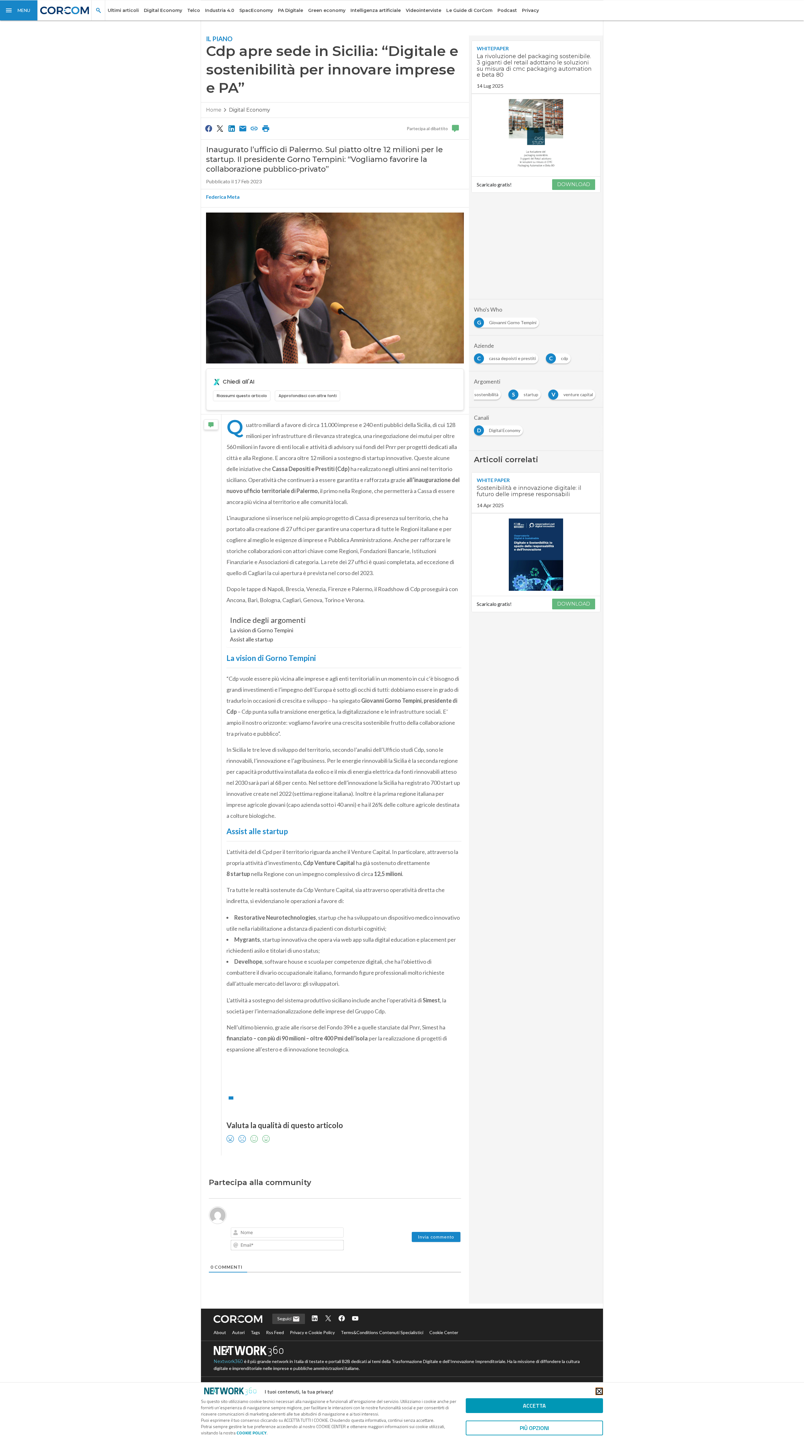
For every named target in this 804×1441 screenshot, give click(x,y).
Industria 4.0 (219, 10)
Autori (238, 1347)
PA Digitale (290, 10)
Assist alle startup (251, 639)
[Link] (307, 1233)
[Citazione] (290, 1233)
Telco (193, 10)
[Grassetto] (237, 1233)
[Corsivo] (246, 1233)
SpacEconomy (256, 10)
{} (316, 1233)
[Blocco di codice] (299, 1233)
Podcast (507, 10)
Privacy (530, 10)
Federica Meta (223, 197)
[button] (19, 10)
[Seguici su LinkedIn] (314, 1333)
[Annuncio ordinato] (272, 1233)
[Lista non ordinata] (281, 1233)
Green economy (326, 10)
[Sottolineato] (255, 1233)
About (220, 1347)
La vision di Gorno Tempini (261, 630)
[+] (324, 1233)
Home (213, 110)
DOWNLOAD (573, 184)
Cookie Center (443, 1347)
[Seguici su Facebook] (341, 1333)
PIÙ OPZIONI (534, 1428)
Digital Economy (163, 10)
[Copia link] (254, 128)
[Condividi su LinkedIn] (231, 128)
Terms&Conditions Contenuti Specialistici (382, 1347)
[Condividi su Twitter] (220, 128)
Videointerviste (423, 10)
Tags (255, 1347)
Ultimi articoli (123, 10)
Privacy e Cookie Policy (312, 1347)
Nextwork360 (228, 1376)
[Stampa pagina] (266, 128)
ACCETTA (534, 1405)
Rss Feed (275, 1347)
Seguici (284, 1333)
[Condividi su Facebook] (209, 128)
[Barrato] (263, 1233)
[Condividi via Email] (243, 128)
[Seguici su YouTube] (355, 1333)
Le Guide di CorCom (469, 10)
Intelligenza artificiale (375, 10)
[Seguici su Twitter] (328, 1333)
